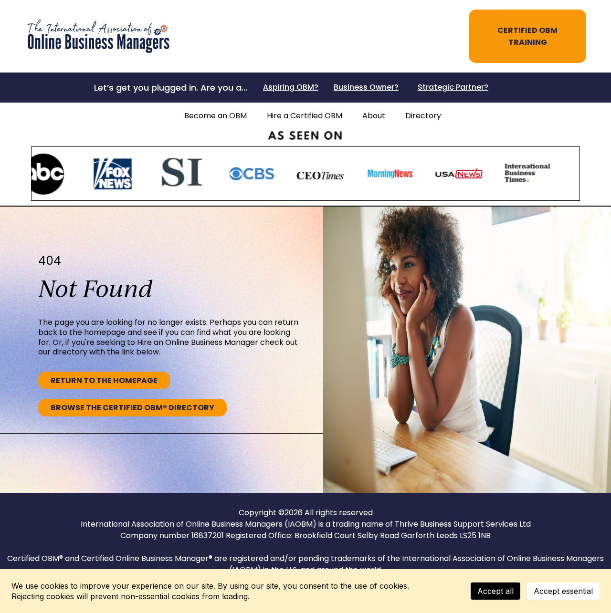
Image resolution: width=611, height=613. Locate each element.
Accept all (495, 591)
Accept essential (563, 591)
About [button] (373, 115)
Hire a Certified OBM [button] (304, 115)
